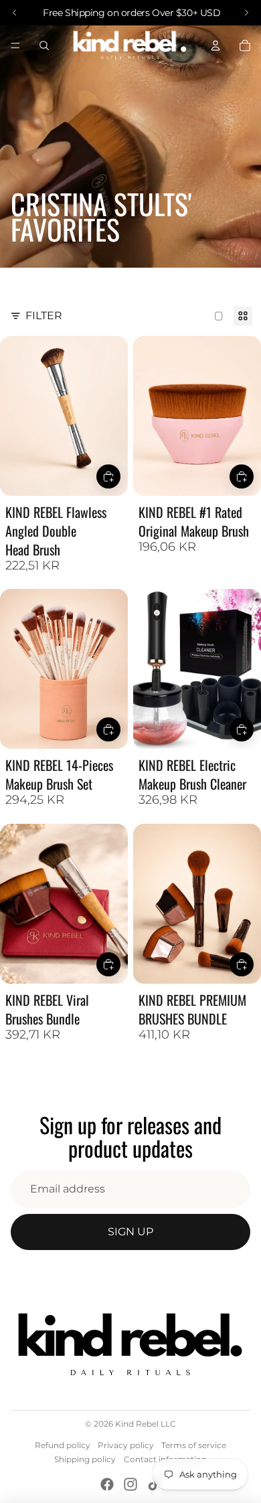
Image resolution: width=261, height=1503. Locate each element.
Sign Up (130, 1231)
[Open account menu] (215, 45)
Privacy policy (126, 1445)
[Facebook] (107, 1484)
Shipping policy (85, 1459)
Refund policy (62, 1445)
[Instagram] (130, 1484)
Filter (43, 315)
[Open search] (44, 45)
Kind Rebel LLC (145, 1424)
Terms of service (193, 1445)
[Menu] (15, 45)
